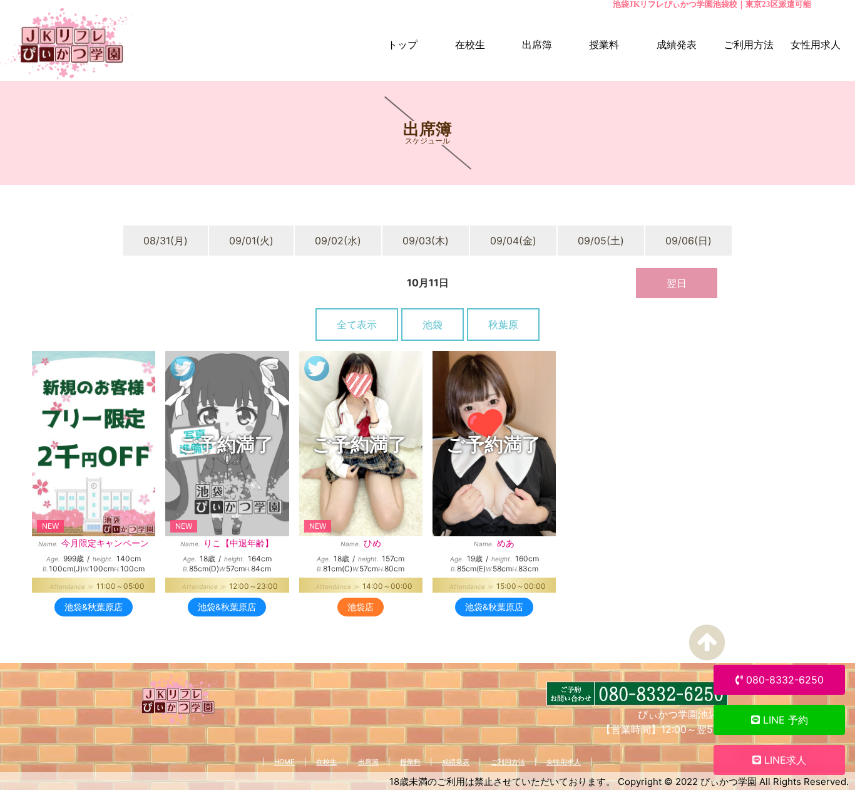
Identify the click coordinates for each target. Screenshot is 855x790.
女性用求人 (563, 762)
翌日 (677, 283)
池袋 (432, 324)
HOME (284, 762)
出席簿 (368, 762)
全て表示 (357, 324)
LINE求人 (783, 760)
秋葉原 (503, 324)
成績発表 (455, 762)
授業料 (410, 762)
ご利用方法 (508, 762)
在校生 (326, 762)
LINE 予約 (784, 720)
